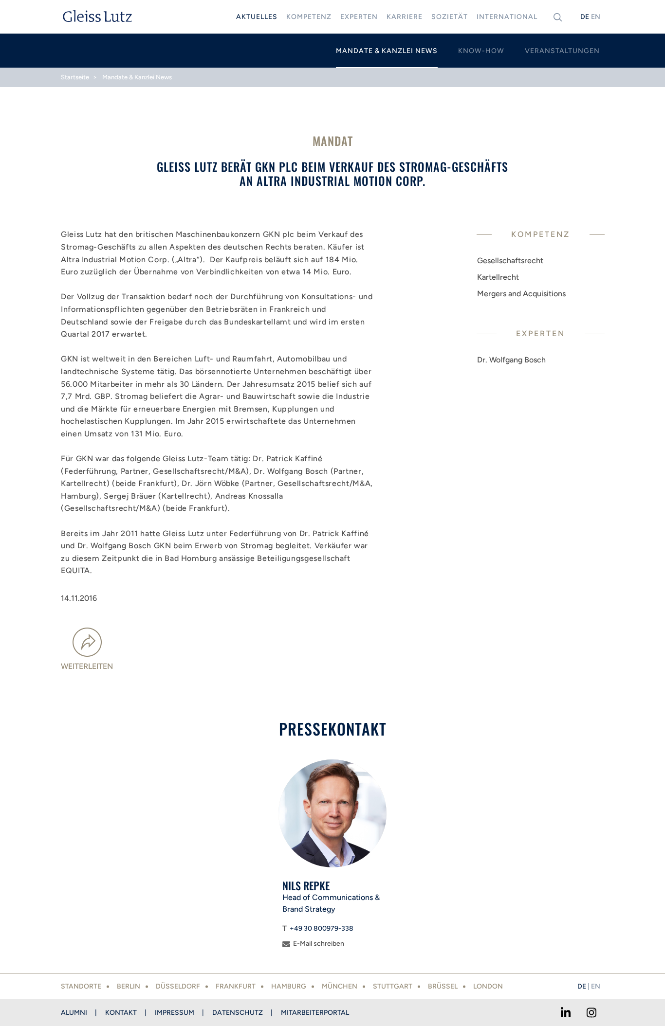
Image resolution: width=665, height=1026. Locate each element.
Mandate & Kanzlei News (137, 77)
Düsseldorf (178, 986)
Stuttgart (392, 986)
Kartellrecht (498, 277)
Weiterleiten (87, 666)
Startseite (75, 77)
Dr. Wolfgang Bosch (511, 359)
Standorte (81, 986)
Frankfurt (236, 986)
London (488, 986)
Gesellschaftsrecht (510, 260)
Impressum (174, 1012)
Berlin (128, 986)
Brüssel (443, 986)
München (339, 986)
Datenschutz (237, 1012)
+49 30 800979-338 (321, 928)
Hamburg (288, 986)
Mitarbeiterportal (315, 1012)
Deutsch (584, 17)
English (595, 17)
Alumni (74, 1012)
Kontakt (121, 1012)
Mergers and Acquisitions (521, 293)
